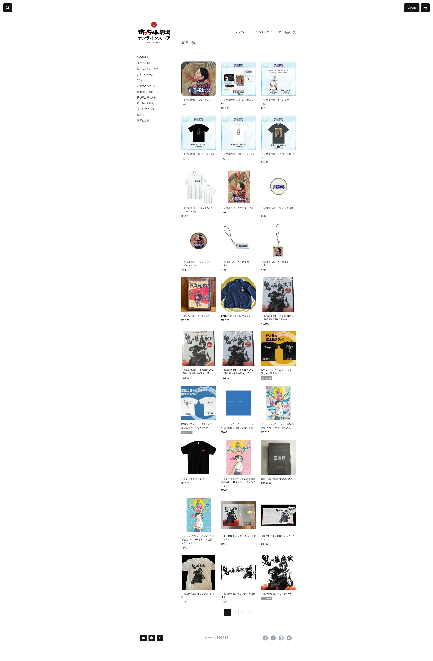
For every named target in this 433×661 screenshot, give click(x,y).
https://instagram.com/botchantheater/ (281, 637)
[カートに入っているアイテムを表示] (425, 7)
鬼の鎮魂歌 (143, 57)
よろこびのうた (145, 74)
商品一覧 (290, 32)
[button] (411, 7)
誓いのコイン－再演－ (149, 68)
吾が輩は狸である (146, 97)
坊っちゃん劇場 (145, 103)
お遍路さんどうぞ (146, 86)
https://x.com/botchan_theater (273, 637)
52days (141, 80)
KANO (140, 115)
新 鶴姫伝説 (143, 120)
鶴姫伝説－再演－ (146, 91)
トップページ (243, 32)
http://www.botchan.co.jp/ (289, 637)
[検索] (7, 7)
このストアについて (268, 32)
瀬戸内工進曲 (144, 63)
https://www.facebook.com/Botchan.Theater (265, 637)
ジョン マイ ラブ (146, 109)
